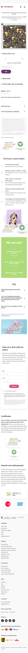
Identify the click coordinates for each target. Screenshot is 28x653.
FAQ (2, 584)
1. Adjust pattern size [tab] (8, 53)
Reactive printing (5, 558)
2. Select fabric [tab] (6, 78)
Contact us (3, 582)
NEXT (6, 71)
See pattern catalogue (6, 530)
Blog (2, 534)
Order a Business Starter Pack (7, 574)
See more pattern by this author (7, 137)
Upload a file (4, 528)
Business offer (4, 566)
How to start (4, 526)
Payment (3, 586)
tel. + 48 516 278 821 (5, 602)
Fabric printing (4, 544)
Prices (2, 532)
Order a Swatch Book (6, 570)
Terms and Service (5, 590)
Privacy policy (4, 592)
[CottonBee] (8, 7)
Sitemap (3, 593)
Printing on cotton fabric (6, 546)
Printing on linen (5, 556)
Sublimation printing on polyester (8, 550)
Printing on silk (4, 552)
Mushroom (15, 19)
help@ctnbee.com (5, 315)
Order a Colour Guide (6, 572)
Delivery (3, 588)
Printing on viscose (5, 554)
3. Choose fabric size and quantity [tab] (12, 84)
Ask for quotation (5, 568)
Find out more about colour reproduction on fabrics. (12, 133)
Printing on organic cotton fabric (8, 548)
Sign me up (14, 386)
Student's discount (5, 536)
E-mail (3, 378)
